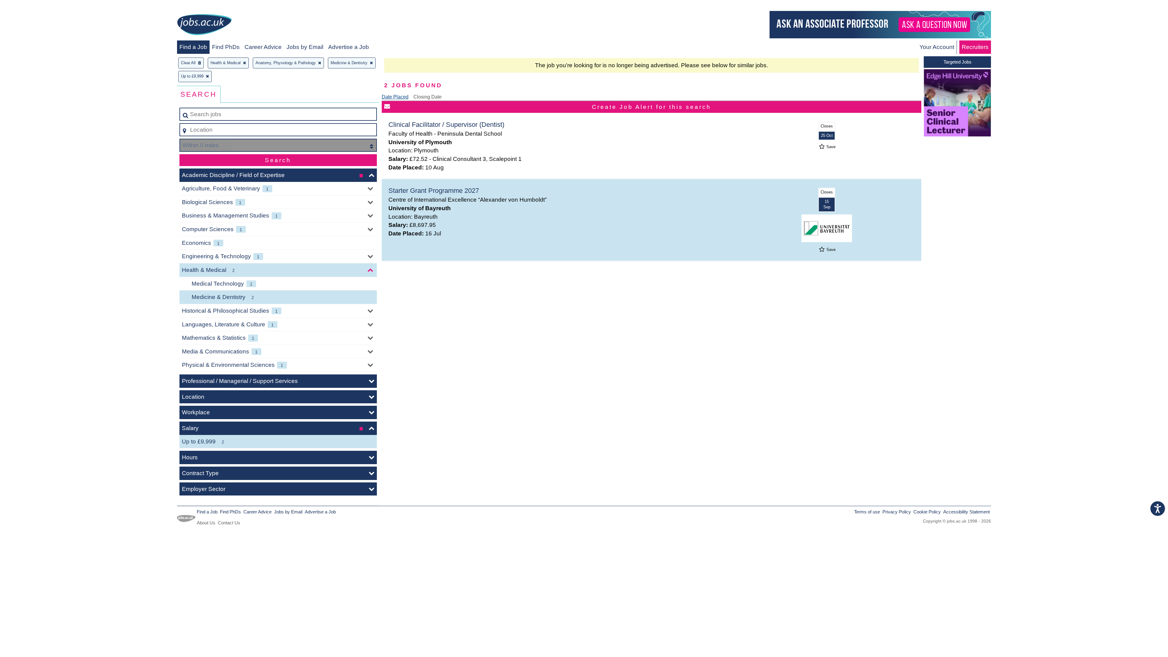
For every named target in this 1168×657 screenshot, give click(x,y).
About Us (206, 522)
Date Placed (395, 96)
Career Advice (263, 47)
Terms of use (867, 511)
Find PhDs (226, 47)
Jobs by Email (305, 47)
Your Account (936, 47)
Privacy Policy (896, 511)
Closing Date (427, 96)
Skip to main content (29, 6)
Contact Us (229, 522)
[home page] (204, 25)
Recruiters (975, 47)
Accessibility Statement (966, 511)
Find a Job (193, 47)
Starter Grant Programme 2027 (433, 190)
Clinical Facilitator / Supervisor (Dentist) (446, 124)
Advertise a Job (348, 47)
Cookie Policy (927, 511)
